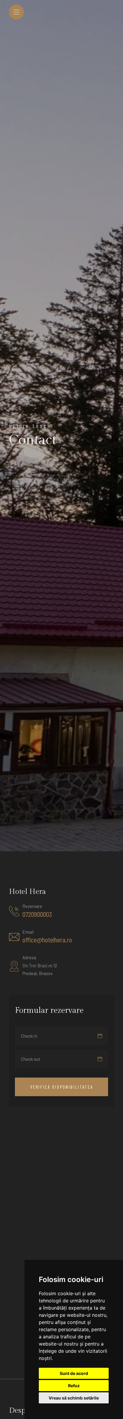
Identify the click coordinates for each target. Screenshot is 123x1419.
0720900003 (37, 914)
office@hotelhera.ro (47, 940)
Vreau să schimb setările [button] (74, 1397)
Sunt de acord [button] (74, 1373)
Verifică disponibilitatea (61, 1087)
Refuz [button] (74, 1385)
